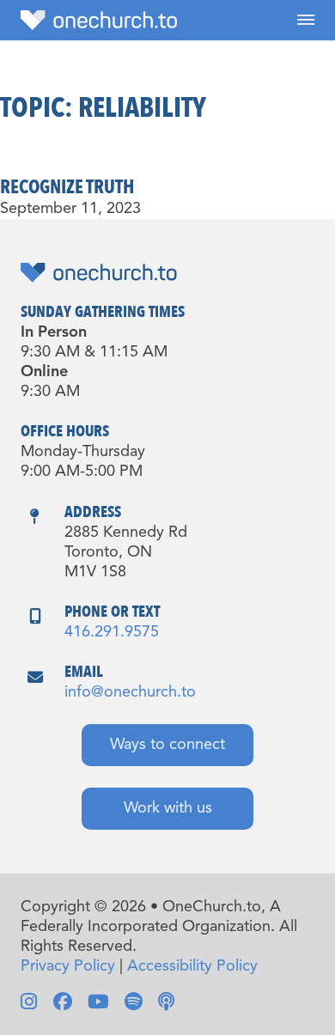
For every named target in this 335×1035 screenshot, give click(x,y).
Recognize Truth (67, 187)
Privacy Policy (68, 966)
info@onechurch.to (130, 692)
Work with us (168, 808)
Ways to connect (167, 744)
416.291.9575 (111, 632)
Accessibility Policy (192, 966)
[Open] (305, 20)
